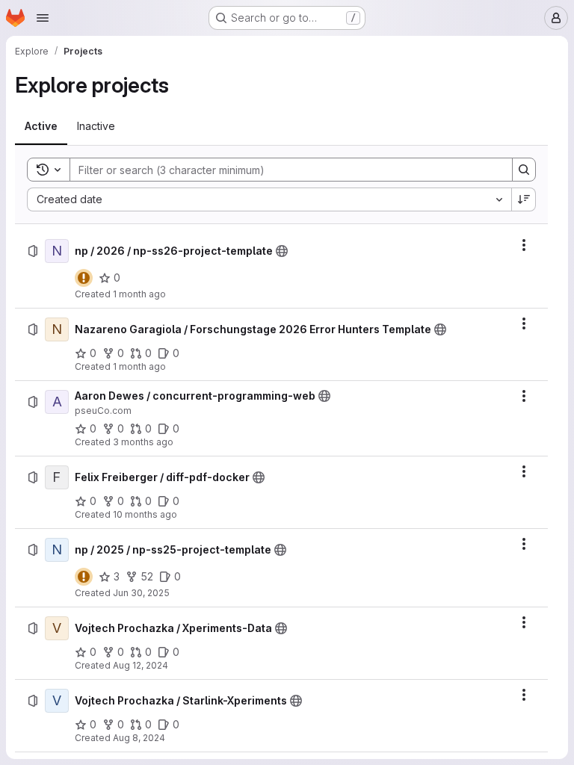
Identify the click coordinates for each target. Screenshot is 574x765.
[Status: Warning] (84, 278)
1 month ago (139, 294)
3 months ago (143, 441)
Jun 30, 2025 (141, 592)
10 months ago (145, 514)
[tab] (41, 126)
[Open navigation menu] (43, 18)
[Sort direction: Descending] (524, 199)
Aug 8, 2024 (139, 737)
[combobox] (269, 199)
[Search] (524, 170)
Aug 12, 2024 (140, 665)
